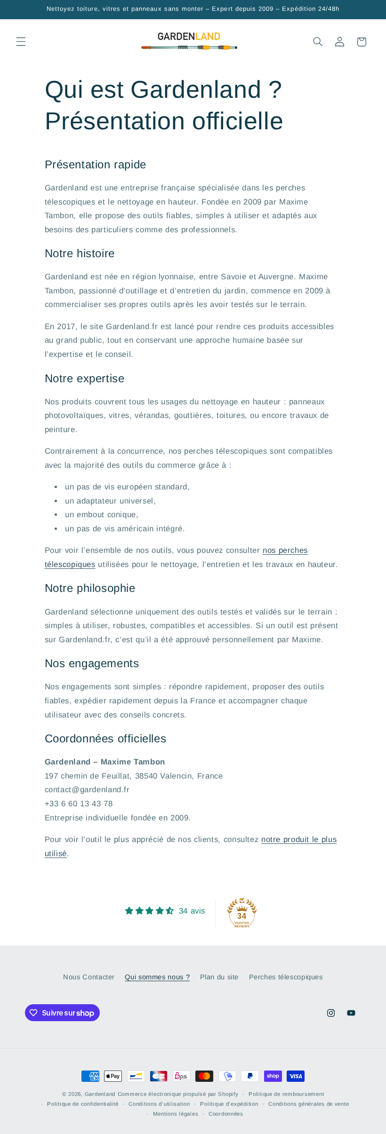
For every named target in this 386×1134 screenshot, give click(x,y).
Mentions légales (176, 1114)
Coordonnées (226, 1114)
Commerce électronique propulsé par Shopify (178, 1094)
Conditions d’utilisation (159, 1104)
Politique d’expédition (229, 1104)
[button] (21, 42)
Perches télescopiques (286, 977)
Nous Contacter (89, 977)
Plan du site (219, 977)
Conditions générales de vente (308, 1104)
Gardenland (100, 1094)
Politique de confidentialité (83, 1104)
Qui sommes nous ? (157, 977)
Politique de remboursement (286, 1094)
